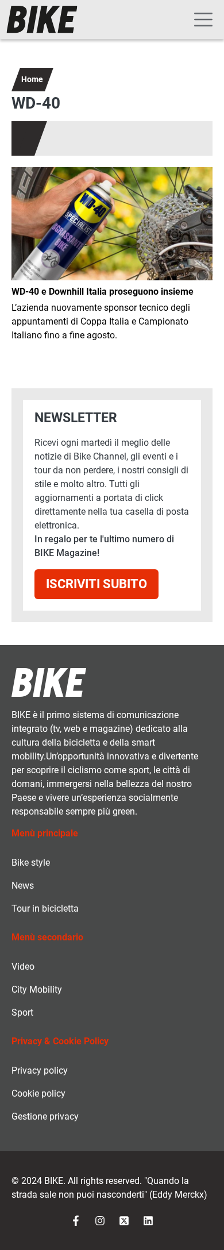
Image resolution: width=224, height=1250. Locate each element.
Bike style (30, 862)
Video (22, 966)
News (22, 885)
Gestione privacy (45, 1116)
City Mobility (36, 989)
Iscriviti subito (96, 584)
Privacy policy (39, 1070)
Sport (22, 1012)
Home (32, 79)
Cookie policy (38, 1093)
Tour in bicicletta (45, 908)
